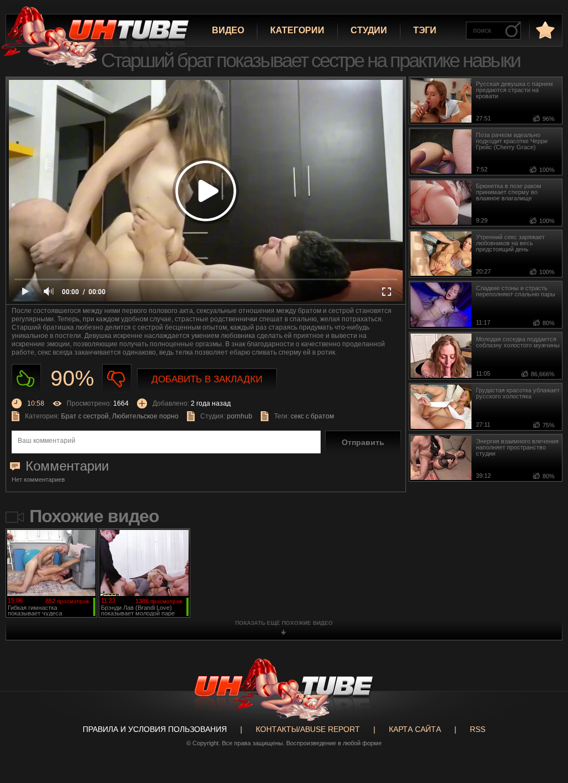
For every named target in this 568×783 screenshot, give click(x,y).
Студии (369, 30)
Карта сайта (415, 729)
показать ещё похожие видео (284, 623)
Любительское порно (145, 416)
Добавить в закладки (206, 379)
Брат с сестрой (85, 416)
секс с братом (312, 416)
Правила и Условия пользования (155, 729)
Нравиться (26, 378)
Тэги (425, 30)
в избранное (544, 30)
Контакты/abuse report (308, 729)
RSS (477, 729)
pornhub (239, 416)
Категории (297, 30)
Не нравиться (116, 378)
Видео (228, 30)
